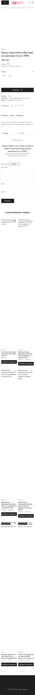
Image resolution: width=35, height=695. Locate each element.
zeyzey (20, 100)
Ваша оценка (5, 164)
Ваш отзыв (5, 167)
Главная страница (5, 8)
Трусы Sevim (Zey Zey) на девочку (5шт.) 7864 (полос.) (8, 354)
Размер (3, 72)
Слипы (23, 98)
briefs (12, 100)
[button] (3, 75)
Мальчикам (17, 98)
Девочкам (4, 349)
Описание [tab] (4, 115)
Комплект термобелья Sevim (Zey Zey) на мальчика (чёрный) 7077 (9, 656)
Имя (3, 184)
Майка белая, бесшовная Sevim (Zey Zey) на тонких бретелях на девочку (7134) (9, 505)
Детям (18, 8)
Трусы (27, 98)
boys (8, 100)
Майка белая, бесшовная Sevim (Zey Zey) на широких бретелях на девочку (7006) (25, 506)
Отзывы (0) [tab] (19, 115)
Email (3, 192)
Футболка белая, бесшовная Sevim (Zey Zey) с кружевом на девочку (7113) (25, 354)
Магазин (13, 8)
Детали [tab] (11, 115)
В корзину (16, 90)
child (15, 100)
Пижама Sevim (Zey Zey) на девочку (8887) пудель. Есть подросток (26, 656)
